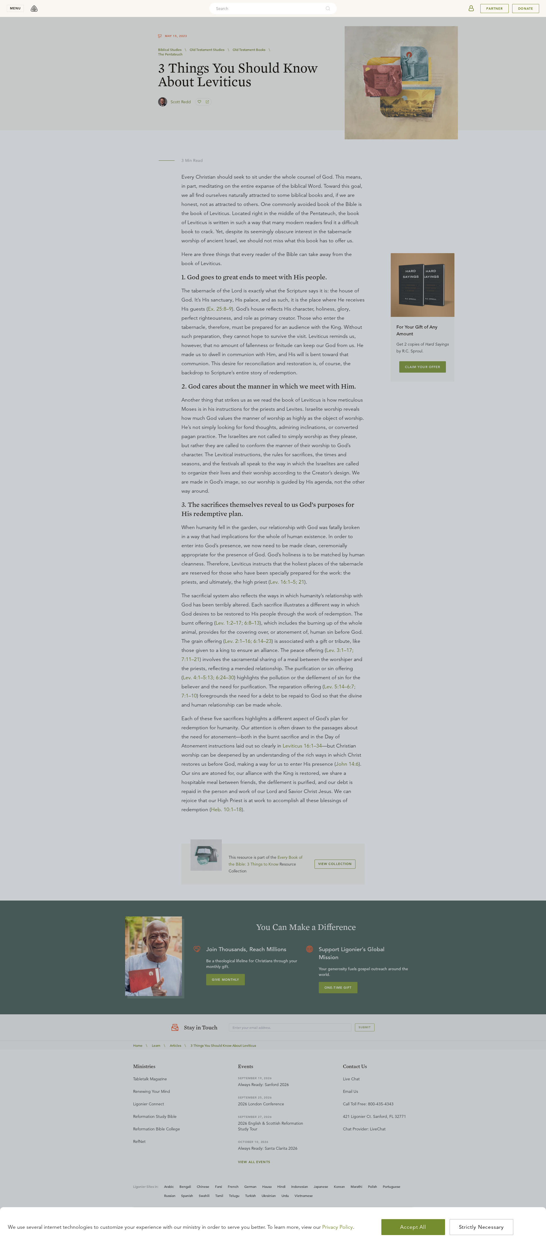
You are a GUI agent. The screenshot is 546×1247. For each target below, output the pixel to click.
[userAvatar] (471, 8)
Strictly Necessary (481, 1227)
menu (15, 8)
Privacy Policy (337, 1227)
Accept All (413, 1227)
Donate (525, 9)
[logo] (34, 8)
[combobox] (265, 8)
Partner (494, 9)
